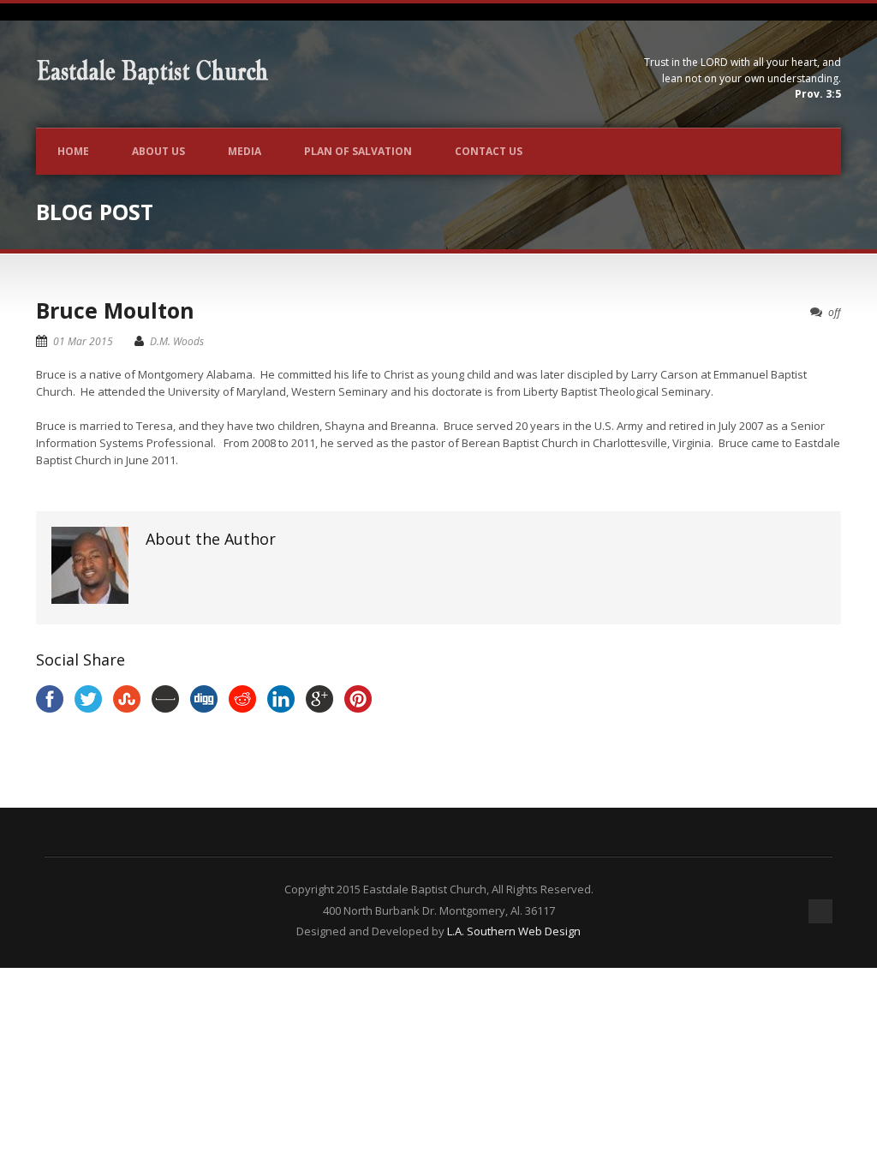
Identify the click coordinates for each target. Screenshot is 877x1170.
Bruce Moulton (115, 310)
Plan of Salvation (358, 151)
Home (73, 151)
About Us (158, 151)
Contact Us (488, 151)
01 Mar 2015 (83, 341)
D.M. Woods (177, 341)
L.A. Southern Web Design (514, 931)
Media (244, 151)
